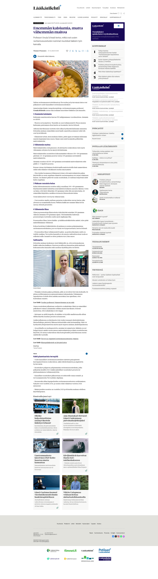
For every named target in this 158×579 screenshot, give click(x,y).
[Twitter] (76, 51)
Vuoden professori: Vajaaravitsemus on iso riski (57, 302)
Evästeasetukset (120, 533)
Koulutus (113, 8)
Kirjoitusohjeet (96, 8)
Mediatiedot (121, 8)
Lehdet (88, 8)
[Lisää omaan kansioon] (67, 51)
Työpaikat (105, 8)
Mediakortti (67, 523)
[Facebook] (70, 51)
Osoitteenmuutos (98, 533)
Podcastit (94, 17)
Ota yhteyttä (80, 8)
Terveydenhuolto (49, 17)
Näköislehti (78, 523)
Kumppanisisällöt (115, 17)
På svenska (106, 533)
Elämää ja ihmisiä (83, 17)
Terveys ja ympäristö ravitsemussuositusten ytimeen (59, 339)
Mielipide (72, 17)
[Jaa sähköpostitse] (83, 51)
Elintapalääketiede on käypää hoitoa (54, 343)
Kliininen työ (37, 17)
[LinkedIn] (79, 51)
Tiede (59, 17)
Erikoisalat (103, 17)
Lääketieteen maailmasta (41, 440)
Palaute (91, 533)
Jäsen (65, 17)
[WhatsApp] (73, 51)
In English (113, 533)
